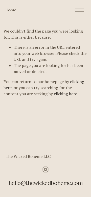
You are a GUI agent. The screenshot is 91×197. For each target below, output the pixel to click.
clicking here (65, 93)
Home (11, 9)
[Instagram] (45, 169)
